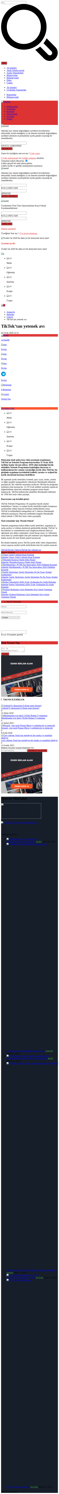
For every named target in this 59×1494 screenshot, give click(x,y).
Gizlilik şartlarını (29, 158)
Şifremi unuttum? (8, 229)
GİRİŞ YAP (6, 224)
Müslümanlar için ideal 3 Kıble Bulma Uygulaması (23, 718)
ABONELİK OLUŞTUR (37, 751)
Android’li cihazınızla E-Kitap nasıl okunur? (20, 708)
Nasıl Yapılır (12, 114)
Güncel (10, 317)
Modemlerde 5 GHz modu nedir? (21, 841)
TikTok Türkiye (14, 550)
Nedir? (9, 119)
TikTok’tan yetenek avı (31, 550)
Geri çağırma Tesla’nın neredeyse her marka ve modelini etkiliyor (29, 740)
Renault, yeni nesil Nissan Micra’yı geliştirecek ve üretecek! (27, 728)
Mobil (50, 1058)
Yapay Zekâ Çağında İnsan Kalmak (24, 557)
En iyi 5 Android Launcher (18, 1487)
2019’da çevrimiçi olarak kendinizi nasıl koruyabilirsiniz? (31, 1270)
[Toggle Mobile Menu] (2, 124)
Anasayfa (11, 312)
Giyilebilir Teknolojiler (16, 90)
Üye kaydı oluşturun (28, 233)
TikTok (4, 550)
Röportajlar (11, 94)
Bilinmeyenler (13, 78)
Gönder (5, 617)
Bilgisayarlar (12, 75)
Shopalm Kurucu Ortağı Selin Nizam (25, 562)
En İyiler (10, 116)
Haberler (10, 314)
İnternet (10, 1272)
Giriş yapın (35, 153)
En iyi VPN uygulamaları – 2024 (21, 1277)
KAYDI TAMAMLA (9, 196)
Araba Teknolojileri (15, 73)
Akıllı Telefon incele (15, 70)
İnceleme (10, 111)
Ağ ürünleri (12, 68)
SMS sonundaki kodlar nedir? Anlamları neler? (27, 1058)
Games (10, 83)
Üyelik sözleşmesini (9, 158)
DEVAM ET (6, 149)
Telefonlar (11, 109)
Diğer (9, 80)
